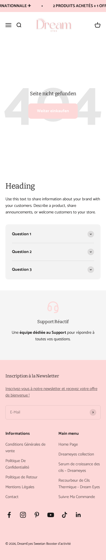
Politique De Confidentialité (17, 464)
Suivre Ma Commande (76, 497)
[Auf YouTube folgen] (50, 515)
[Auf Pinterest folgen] (36, 515)
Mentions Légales (19, 487)
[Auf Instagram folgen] (23, 515)
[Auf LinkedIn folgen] (78, 515)
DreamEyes (25, 544)
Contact (11, 497)
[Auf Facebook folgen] (9, 515)
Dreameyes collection (76, 454)
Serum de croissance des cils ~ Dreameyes (79, 467)
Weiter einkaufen (53, 111)
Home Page (68, 444)
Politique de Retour (21, 477)
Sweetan (39, 544)
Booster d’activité (58, 544)
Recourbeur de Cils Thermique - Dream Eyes (79, 483)
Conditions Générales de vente (25, 447)
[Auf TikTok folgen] (64, 515)
